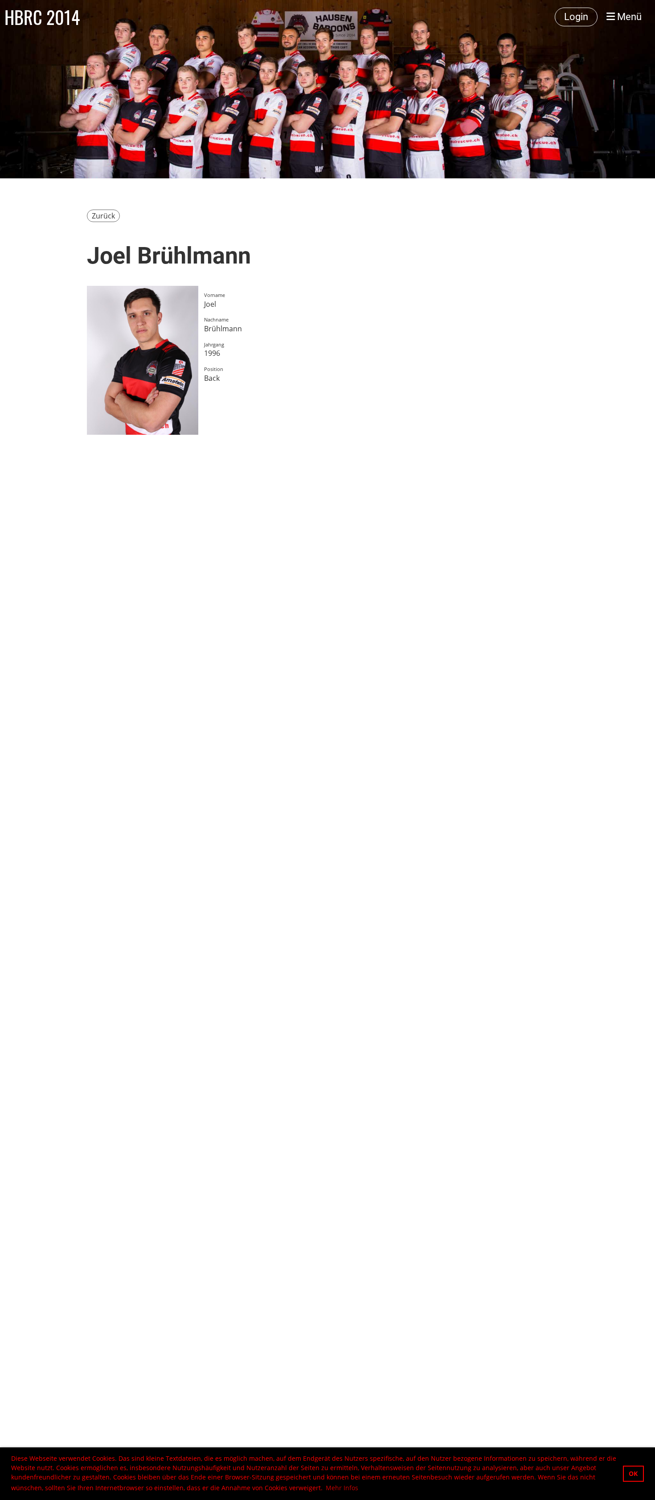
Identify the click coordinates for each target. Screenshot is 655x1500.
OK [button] (633, 1473)
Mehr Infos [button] (342, 1488)
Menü (628, 16)
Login (576, 16)
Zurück (103, 216)
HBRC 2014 (42, 16)
